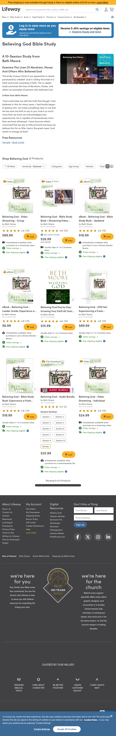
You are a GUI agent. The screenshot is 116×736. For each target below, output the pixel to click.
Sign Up (80, 524)
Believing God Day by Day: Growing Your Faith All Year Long (56, 311)
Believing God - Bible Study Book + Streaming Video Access (56, 220)
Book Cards (18, 142)
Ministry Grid (56, 512)
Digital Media (37, 17)
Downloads (55, 523)
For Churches (79, 17)
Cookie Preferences (35, 525)
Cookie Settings (42, 729)
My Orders (31, 508)
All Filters (11, 166)
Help (28, 529)
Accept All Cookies (67, 729)
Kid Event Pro (56, 519)
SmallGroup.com (57, 536)
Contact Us (7, 512)
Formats (89, 166)
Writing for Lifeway (10, 536)
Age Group (74, 166)
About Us (6, 508)
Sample (6, 142)
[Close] (111, 716)
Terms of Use (8, 532)
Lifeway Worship (57, 516)
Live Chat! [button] (31, 532)
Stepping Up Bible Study (63, 556)
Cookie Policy (91, 719)
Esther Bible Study (41, 556)
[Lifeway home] (11, 9)
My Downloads (33, 512)
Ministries (50, 17)
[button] (105, 60)
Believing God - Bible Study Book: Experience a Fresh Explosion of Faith (18, 400)
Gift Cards (31, 522)
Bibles (4, 17)
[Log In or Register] (106, 9)
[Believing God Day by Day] (58, 286)
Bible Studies (15, 17)
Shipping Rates (33, 515)
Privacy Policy (8, 529)
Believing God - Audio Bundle (58, 396)
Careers (5, 515)
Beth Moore (24, 556)
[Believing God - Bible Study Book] (19, 376)
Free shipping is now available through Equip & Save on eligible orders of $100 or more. (58, 2)
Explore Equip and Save (86, 32)
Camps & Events (64, 17)
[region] (58, 723)
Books (26, 17)
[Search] (96, 9)
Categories (57, 166)
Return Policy (32, 519)
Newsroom (7, 519)
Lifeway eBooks (57, 533)
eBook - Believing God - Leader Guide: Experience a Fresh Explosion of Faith (18, 311)
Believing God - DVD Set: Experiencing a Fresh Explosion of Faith (93, 311)
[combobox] (62, 9)
